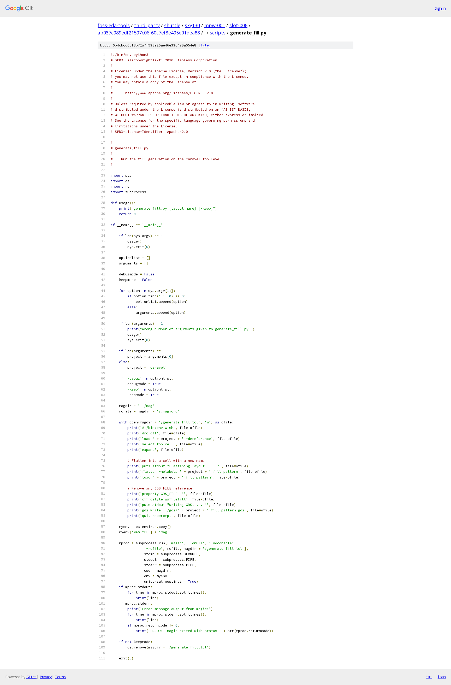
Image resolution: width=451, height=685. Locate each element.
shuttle (172, 25)
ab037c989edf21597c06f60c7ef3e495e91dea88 (149, 32)
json (441, 676)
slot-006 (238, 25)
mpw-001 (214, 25)
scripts (217, 32)
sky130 (192, 25)
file (204, 45)
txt (429, 676)
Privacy (46, 676)
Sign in (440, 8)
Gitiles (31, 676)
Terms (60, 676)
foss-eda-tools (114, 25)
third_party (147, 25)
